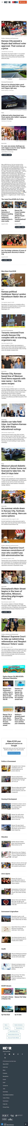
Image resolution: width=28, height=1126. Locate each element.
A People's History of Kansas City (7, 998)
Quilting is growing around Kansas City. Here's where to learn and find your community (20, 719)
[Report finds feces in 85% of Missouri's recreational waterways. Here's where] (6, 929)
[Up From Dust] (7, 1009)
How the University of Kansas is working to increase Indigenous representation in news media (7, 215)
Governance (5, 1101)
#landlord (4, 195)
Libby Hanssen (4, 432)
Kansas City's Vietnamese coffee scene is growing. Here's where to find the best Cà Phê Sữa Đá (8, 694)
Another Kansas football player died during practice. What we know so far (18, 843)
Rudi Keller (3, 647)
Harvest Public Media (13, 1037)
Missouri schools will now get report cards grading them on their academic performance (19, 864)
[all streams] (26, 1124)
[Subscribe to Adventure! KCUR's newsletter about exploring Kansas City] (14, 669)
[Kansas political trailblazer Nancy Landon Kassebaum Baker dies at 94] (13, 280)
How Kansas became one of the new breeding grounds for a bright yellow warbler (18, 939)
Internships (5, 1091)
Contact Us (5, 1085)
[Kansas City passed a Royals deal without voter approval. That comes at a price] (14, 28)
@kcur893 (4, 164)
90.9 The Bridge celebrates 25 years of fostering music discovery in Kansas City (13, 252)
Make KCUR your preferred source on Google (14, 743)
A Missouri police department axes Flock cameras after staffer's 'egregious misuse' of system (13, 117)
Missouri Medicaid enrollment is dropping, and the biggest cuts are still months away (18, 955)
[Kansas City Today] (21, 991)
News (2, 112)
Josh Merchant (4, 51)
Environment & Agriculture (9, 911)
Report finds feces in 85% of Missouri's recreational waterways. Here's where (18, 928)
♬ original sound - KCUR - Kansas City (13, 195)
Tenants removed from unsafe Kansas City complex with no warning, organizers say (14, 336)
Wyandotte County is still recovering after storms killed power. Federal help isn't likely (19, 918)
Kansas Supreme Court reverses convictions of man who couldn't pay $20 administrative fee (12, 551)
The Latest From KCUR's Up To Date (12, 199)
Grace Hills (3, 343)
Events (4, 1079)
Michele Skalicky (4, 90)
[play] (2, 1124)
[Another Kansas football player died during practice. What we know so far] (6, 844)
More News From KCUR (8, 271)
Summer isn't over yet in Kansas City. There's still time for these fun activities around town (19, 694)
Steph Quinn (3, 476)
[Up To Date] (21, 1009)
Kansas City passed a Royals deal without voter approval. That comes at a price (13, 45)
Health (3, 949)
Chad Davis (3, 121)
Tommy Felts (4, 386)
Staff (4, 1082)
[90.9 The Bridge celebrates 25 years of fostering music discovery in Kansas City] (13, 241)
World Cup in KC (14, 1031)
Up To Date (18, 1015)
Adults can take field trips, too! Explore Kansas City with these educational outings (13, 425)
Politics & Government (8, 761)
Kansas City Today (20, 997)
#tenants (21, 193)
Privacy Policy (6, 1107)
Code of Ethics (6, 1097)
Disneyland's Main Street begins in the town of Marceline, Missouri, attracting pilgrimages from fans (13, 593)
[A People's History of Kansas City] (7, 991)
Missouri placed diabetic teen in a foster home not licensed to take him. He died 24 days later (13, 470)
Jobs (4, 1088)
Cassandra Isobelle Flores (6, 519)
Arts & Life (3, 143)
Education (4, 837)
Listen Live (5, 1067)
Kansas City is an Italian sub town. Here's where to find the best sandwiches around (7, 720)
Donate (23, 2)
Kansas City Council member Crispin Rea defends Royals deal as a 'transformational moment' (20, 215)
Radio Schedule (19, 1025)
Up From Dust (5, 1015)
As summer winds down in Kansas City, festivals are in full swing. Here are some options (13, 512)
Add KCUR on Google (14, 753)
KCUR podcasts (6, 986)
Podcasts (5, 1073)
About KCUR (5, 1064)
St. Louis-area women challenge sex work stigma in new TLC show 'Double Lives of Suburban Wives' (13, 148)
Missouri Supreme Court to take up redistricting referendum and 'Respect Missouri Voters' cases (13, 640)
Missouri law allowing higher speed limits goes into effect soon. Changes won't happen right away (13, 86)
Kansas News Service (13, 1034)
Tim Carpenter (4, 302)
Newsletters (19, 1028)
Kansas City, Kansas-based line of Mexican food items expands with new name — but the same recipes (13, 378)
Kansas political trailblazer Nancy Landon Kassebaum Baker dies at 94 (13, 295)
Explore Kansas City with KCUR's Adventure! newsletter (13, 677)
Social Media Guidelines (8, 1094)
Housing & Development (7, 82)
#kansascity (15, 193)
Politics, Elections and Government (9, 38)
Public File (5, 1104)
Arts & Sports (5, 874)
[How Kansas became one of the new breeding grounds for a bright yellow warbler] (6, 940)
